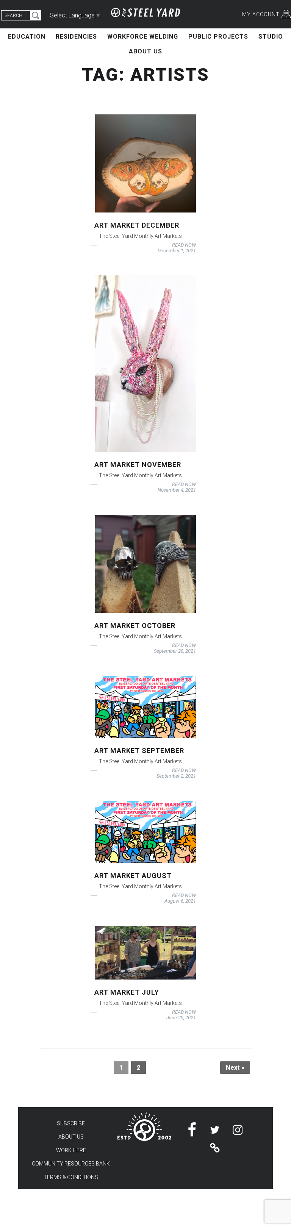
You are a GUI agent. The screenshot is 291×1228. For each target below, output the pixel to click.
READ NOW (184, 245)
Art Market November (137, 465)
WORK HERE (71, 1150)
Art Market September (139, 751)
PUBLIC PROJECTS (218, 36)
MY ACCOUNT (261, 14)
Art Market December (136, 225)
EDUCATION (26, 36)
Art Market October (134, 626)
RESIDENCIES (76, 36)
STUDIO (270, 36)
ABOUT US (145, 51)
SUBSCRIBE (71, 1123)
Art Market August (133, 876)
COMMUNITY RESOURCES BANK (71, 1164)
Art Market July (126, 992)
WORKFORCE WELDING (142, 36)
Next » (235, 1067)
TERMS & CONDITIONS (71, 1177)
